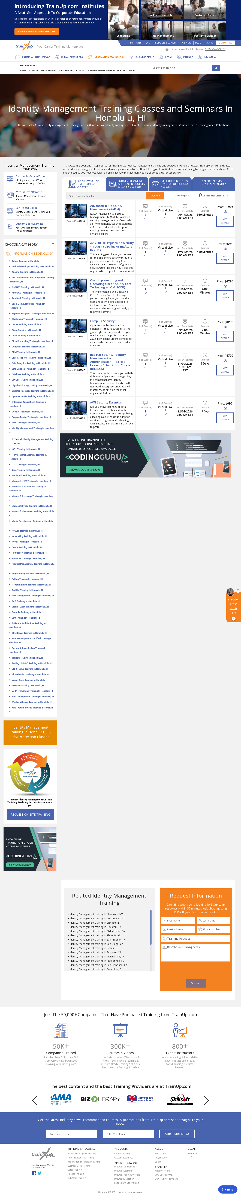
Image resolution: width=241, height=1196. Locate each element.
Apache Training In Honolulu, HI (27, 272)
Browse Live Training (124, 1166)
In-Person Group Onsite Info (233, 609)
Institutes (135, 42)
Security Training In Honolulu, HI (28, 612)
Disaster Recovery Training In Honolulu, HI (33, 391)
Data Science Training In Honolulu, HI (30, 369)
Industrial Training (77, 1177)
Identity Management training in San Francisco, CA (98, 965)
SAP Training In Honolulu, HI (26, 601)
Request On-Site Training (126, 1182)
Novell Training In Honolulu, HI (27, 541)
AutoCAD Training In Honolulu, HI (28, 292)
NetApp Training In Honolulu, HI (27, 530)
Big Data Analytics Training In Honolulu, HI (33, 313)
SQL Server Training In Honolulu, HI (29, 633)
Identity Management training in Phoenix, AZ (95, 935)
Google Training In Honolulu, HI (27, 411)
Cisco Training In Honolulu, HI (26, 330)
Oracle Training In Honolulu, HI (27, 547)
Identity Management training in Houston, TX (95, 927)
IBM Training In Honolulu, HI (26, 422)
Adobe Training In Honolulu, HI (27, 261)
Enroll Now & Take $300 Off (36, 31)
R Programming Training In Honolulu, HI (31, 584)
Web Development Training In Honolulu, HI (33, 696)
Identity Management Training (38, 439)
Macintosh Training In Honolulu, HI (29, 475)
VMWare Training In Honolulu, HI (28, 685)
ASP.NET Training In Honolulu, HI (28, 287)
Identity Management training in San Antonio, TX (97, 939)
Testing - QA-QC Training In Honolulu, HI (32, 663)
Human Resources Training (81, 1157)
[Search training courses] (216, 68)
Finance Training (76, 1173)
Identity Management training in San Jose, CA (95, 952)
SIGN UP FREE (225, 42)
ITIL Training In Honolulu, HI (26, 464)
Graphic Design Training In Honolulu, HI (31, 417)
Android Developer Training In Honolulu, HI (33, 266)
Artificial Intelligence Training (82, 1153)
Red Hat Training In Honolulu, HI (28, 590)
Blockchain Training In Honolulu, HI (29, 319)
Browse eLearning (123, 1170)
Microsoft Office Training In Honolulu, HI (32, 506)
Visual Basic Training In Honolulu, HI (30, 680)
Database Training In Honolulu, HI (28, 374)
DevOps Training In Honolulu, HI (28, 379)
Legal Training (75, 1169)
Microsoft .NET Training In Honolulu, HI (31, 481)
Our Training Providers (166, 1178)
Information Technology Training (84, 1161)
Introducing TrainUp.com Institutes (59, 6)
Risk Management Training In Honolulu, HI (33, 595)
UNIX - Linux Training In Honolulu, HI (30, 669)
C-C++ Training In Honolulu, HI (27, 324)
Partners (186, 42)
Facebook (34, 1173)
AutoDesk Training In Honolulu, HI (29, 298)
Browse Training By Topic (127, 1174)
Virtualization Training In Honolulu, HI (30, 674)
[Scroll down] (150, 970)
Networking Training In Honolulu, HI (29, 536)
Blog (198, 42)
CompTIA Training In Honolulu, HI (28, 346)
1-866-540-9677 (215, 49)
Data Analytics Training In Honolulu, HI (31, 363)
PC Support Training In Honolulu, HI (29, 552)
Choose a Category (21, 244)
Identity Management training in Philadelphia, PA (97, 931)
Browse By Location (124, 1178)
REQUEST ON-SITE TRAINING (30, 814)
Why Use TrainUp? (164, 1174)
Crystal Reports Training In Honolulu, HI (32, 357)
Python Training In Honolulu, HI (27, 579)
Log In (158, 1161)
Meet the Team (162, 1170)
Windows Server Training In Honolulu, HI (32, 702)
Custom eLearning (123, 1157)
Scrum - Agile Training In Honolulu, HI (30, 606)
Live (148, 42)
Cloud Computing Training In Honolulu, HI (32, 341)
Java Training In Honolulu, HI (26, 470)
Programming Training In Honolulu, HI (30, 573)
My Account (160, 1153)
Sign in (209, 42)
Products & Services (165, 42)
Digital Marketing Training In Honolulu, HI (32, 385)
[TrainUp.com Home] (25, 46)
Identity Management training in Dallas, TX (94, 948)
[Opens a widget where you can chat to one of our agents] (227, 1189)
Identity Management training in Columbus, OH (96, 969)
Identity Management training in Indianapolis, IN (97, 956)
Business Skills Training (79, 1165)
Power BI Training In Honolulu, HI (28, 558)
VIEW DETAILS (225, 221)
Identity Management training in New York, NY (96, 914)
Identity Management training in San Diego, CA (96, 943)
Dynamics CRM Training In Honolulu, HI (31, 396)
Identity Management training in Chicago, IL (94, 922)
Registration (161, 1157)
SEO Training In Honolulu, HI (26, 618)
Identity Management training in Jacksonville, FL (97, 960)
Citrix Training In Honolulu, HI (26, 335)
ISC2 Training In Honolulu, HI (26, 449)
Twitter (40, 1173)
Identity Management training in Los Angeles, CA (97, 918)
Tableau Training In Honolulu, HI (28, 657)
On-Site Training (122, 1153)
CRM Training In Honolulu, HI (26, 352)
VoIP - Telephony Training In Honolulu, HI (32, 691)
